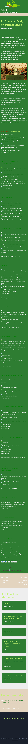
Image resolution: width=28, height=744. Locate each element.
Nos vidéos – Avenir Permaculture (14, 676)
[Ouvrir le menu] (26, 7)
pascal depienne (7, 28)
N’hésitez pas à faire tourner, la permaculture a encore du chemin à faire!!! (14, 661)
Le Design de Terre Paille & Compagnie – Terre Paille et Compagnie (12, 644)
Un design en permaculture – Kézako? (22, 581)
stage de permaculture (16, 570)
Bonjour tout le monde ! (5, 580)
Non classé (4, 18)
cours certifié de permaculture (9, 567)
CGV (22, 718)
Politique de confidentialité (12, 718)
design (20, 567)
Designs (6, 603)
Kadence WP (15, 740)
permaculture (5, 570)
